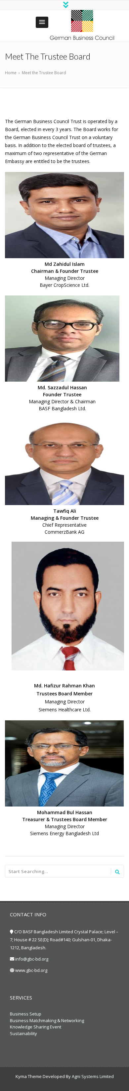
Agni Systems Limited (93, 1076)
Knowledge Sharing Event (35, 1027)
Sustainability (23, 1033)
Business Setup (25, 1014)
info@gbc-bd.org (31, 959)
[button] (42, 22)
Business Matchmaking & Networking (47, 1020)
